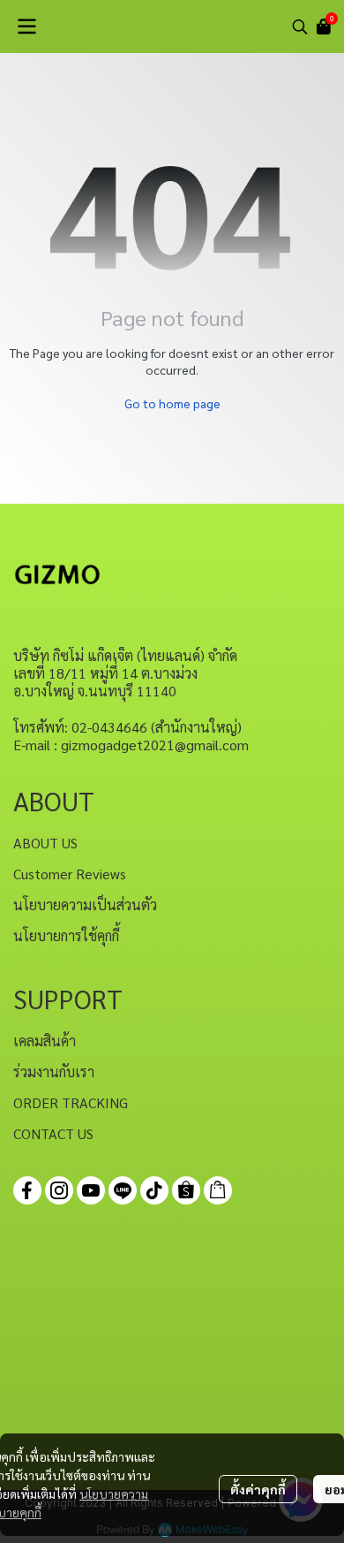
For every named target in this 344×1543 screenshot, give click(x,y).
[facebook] (27, 1190)
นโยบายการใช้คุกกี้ (66, 935)
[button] (300, 26)
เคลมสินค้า (44, 1040)
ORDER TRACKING (70, 1102)
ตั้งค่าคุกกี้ (258, 1489)
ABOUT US (45, 842)
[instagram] (59, 1190)
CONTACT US (53, 1133)
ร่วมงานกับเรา (53, 1071)
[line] (122, 1190)
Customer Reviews (69, 873)
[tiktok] (154, 1190)
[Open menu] (26, 26)
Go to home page (172, 403)
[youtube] (91, 1190)
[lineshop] (218, 1190)
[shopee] (186, 1190)
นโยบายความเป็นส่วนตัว (85, 904)
